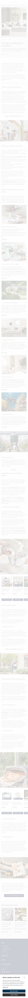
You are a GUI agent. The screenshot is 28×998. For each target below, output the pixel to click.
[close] (24, 977)
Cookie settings (14, 994)
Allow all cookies (14, 991)
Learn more (5, 987)
